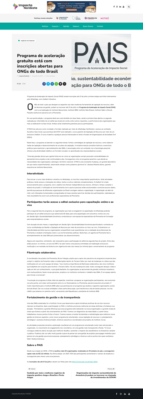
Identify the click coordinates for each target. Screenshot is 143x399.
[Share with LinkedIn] (52, 84)
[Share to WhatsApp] (56, 84)
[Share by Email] (64, 84)
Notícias (45, 26)
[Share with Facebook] (44, 84)
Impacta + (55, 26)
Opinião (66, 26)
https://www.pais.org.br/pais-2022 (84, 362)
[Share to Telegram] (60, 84)
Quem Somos (88, 26)
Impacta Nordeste (24, 76)
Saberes (76, 26)
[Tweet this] (48, 84)
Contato (100, 26)
